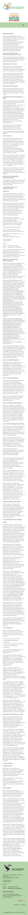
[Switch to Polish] (24, 901)
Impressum (17, 904)
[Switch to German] (19, 901)
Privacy (23, 904)
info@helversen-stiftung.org (14, 247)
